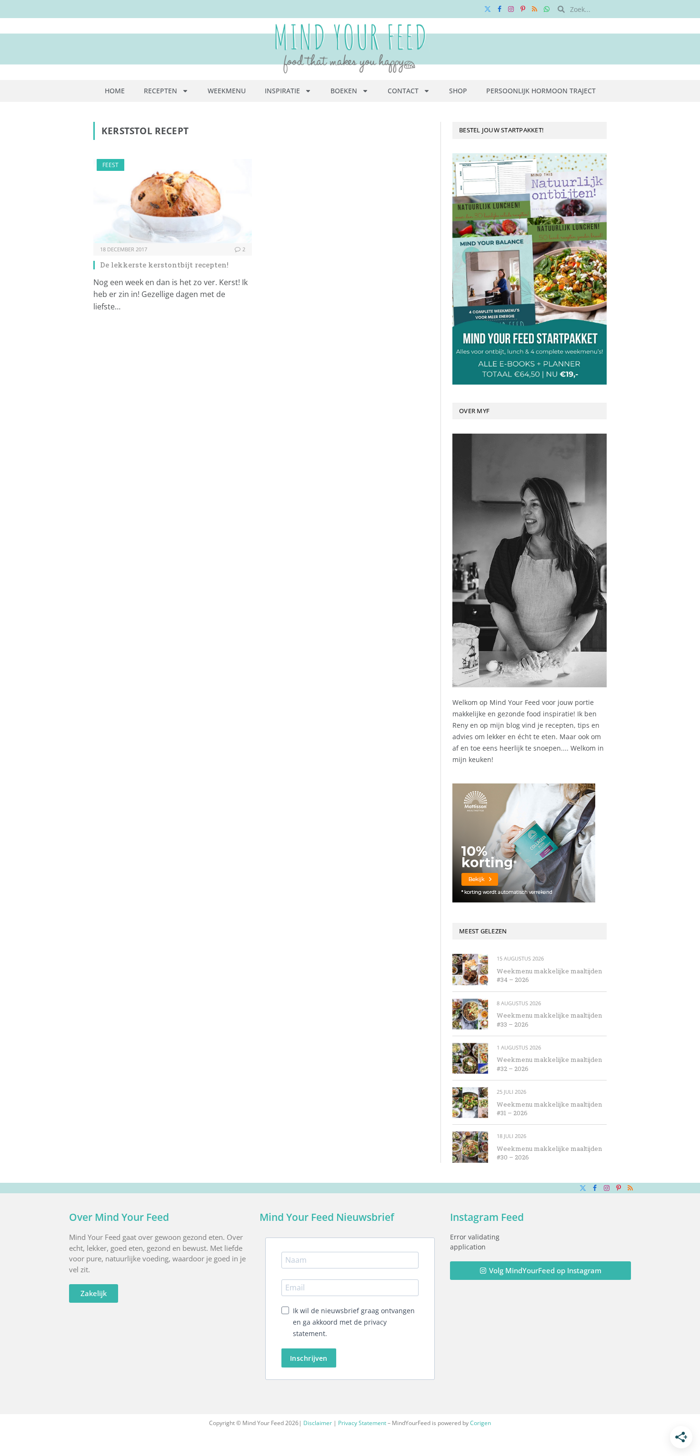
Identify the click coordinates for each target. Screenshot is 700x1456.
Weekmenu (227, 90)
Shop (458, 90)
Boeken (343, 90)
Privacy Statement (362, 1423)
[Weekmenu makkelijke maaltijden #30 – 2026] (470, 1146)
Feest (110, 165)
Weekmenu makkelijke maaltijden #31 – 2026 (549, 1109)
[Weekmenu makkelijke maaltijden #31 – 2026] (470, 1102)
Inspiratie (282, 90)
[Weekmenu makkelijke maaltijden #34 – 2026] (470, 969)
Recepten (160, 90)
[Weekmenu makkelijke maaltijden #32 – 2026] (470, 1058)
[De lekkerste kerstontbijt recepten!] (172, 201)
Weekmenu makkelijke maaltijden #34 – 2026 (549, 975)
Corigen (480, 1423)
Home (115, 90)
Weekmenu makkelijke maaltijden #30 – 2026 (549, 1153)
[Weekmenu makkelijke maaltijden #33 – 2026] (470, 1014)
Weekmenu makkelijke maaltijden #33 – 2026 (549, 1020)
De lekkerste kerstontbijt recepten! (164, 264)
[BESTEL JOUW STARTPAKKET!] (529, 269)
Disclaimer (317, 1423)
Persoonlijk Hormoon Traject (541, 90)
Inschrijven (309, 1358)
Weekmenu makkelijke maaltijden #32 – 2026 (549, 1064)
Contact (403, 90)
